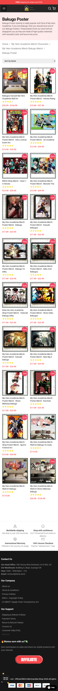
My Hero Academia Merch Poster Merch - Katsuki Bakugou (41, 225)
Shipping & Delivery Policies (13, 615)
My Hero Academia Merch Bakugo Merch (22, 48)
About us (6, 586)
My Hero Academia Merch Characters (29, 44)
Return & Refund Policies (12, 622)
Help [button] (53, 687)
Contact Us (7, 626)
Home (5, 44)
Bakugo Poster (9, 53)
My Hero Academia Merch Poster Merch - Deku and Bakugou (41, 269)
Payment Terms (9, 619)
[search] (49, 8)
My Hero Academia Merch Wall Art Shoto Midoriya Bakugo (41, 489)
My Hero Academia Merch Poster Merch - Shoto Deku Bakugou (41, 313)
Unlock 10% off (5, 678)
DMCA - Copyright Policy (12, 598)
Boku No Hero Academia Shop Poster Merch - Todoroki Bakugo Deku (15, 313)
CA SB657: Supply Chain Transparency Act (20, 602)
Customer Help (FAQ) (11, 630)
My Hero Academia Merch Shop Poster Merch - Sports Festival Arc (14, 445)
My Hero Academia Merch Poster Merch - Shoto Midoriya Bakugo (13, 401)
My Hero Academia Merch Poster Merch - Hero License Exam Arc (14, 140)
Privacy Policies (8, 594)
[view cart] (54, 8)
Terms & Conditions (10, 590)
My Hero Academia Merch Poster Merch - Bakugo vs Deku (13, 269)
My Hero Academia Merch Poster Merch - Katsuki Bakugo (13, 357)
